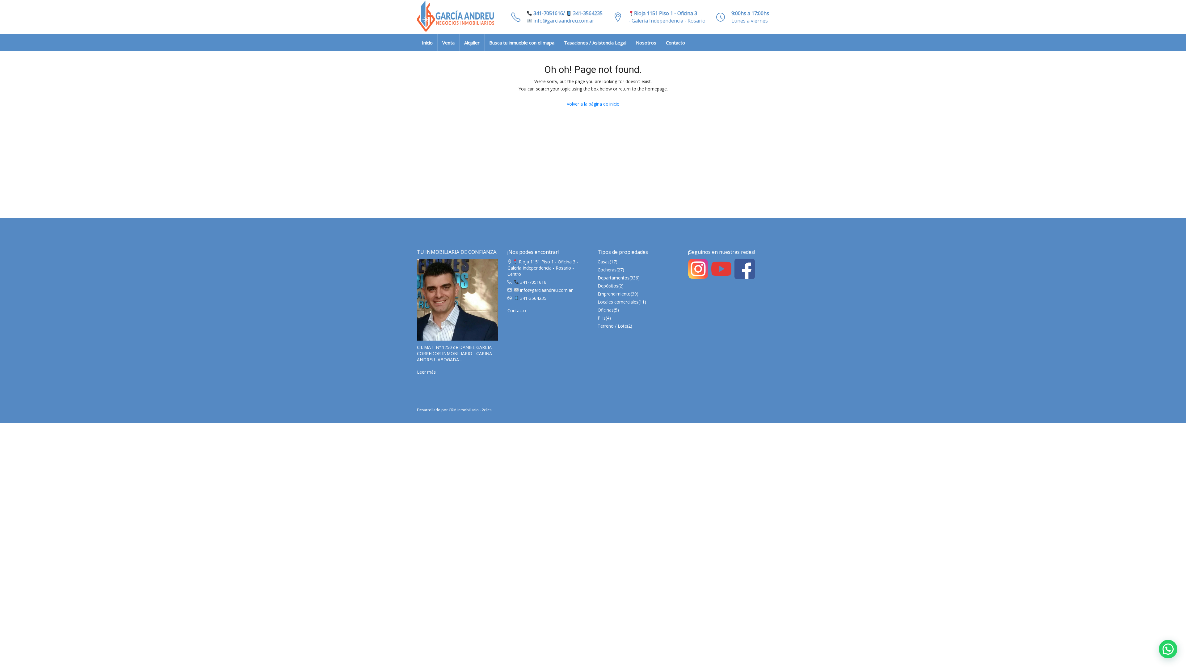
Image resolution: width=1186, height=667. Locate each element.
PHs (602, 318)
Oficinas (606, 310)
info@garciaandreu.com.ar (563, 20)
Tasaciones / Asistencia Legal (595, 43)
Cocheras (607, 270)
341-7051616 (532, 282)
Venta (448, 43)
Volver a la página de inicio (593, 104)
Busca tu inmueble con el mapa (521, 43)
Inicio (427, 43)
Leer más (426, 372)
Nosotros (646, 43)
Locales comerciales (618, 302)
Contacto (675, 43)
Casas (604, 262)
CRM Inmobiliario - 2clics (470, 410)
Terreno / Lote (612, 326)
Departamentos (613, 278)
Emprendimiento (614, 294)
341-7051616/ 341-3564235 (567, 13)
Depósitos (608, 286)
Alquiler (472, 43)
